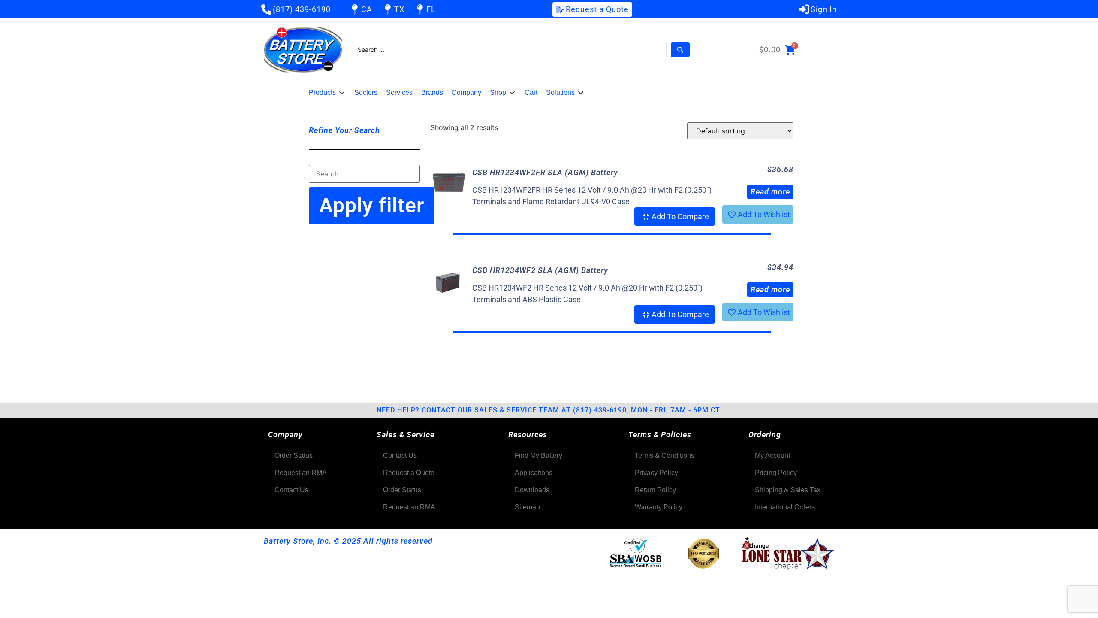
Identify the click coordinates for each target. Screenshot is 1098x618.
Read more (770, 191)
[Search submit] (680, 49)
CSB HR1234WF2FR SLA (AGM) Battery (545, 172)
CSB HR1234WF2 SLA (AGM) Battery (540, 270)
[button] (327, 92)
